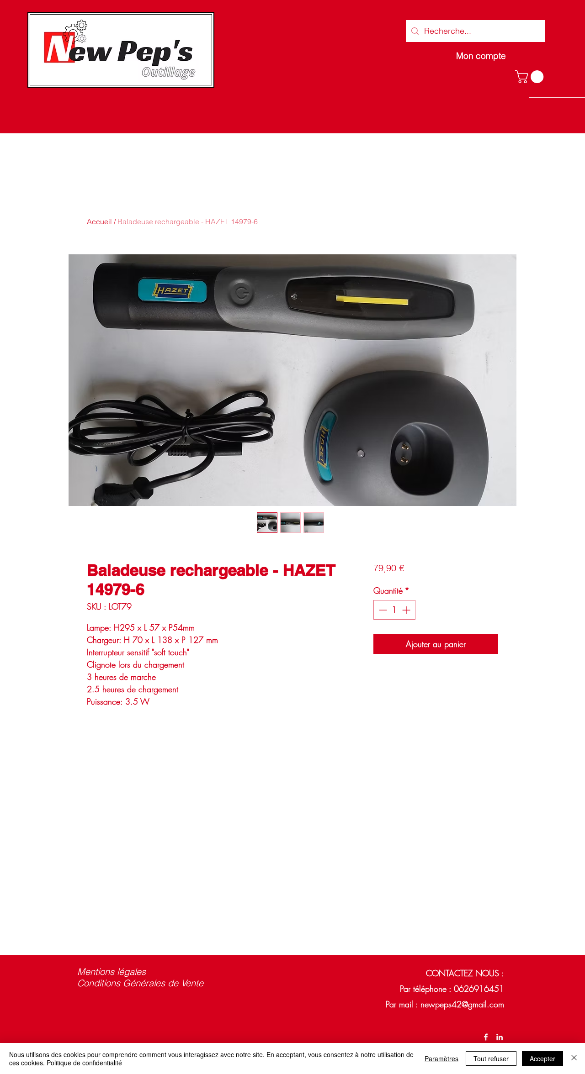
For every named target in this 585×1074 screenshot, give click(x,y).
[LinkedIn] (499, 1037)
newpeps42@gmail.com (462, 1004)
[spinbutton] (394, 609)
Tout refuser (491, 1058)
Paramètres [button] (441, 1058)
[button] (531, 76)
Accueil (99, 221)
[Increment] (407, 609)
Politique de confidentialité (84, 1062)
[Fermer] (574, 1058)
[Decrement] (382, 609)
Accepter (542, 1058)
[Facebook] (485, 1037)
